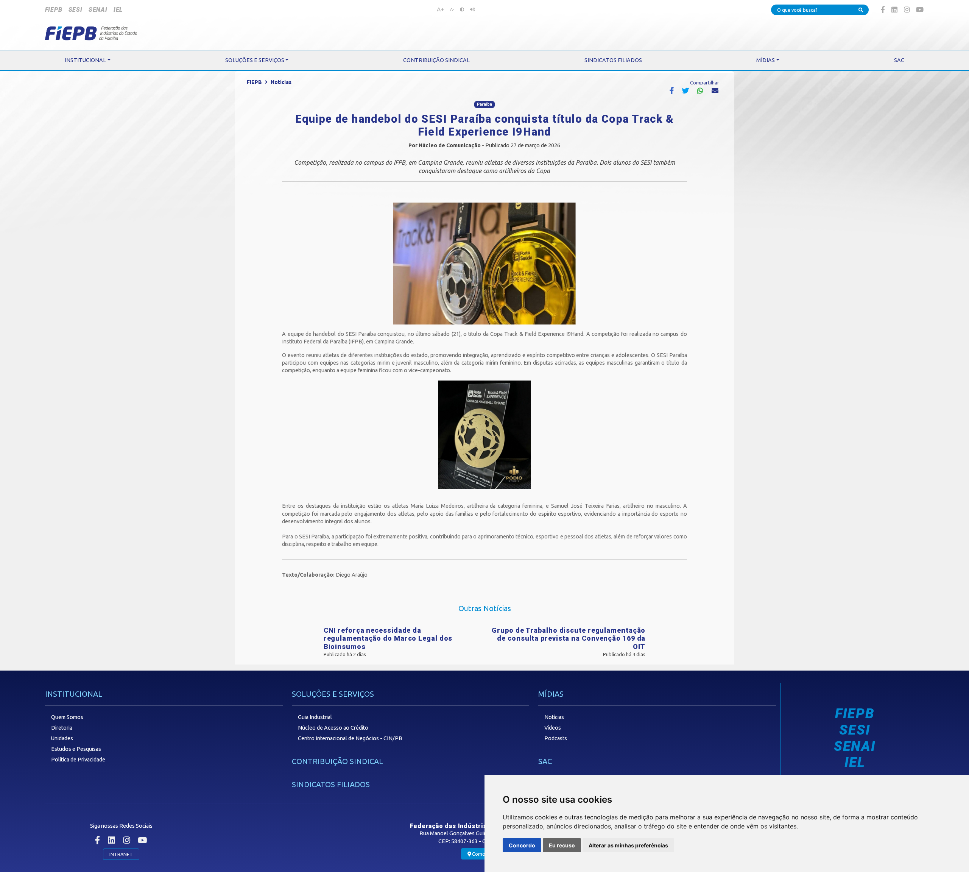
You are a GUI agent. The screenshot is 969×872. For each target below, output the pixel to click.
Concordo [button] (522, 845)
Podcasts (555, 738)
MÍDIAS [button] (765, 60)
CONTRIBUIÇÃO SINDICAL (337, 761)
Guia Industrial (315, 717)
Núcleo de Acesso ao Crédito (333, 728)
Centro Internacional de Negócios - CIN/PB (350, 738)
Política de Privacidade (78, 760)
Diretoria (61, 728)
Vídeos (552, 728)
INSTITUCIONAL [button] (85, 60)
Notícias (281, 82)
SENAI (98, 9)
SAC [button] (899, 60)
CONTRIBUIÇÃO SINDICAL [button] (436, 60)
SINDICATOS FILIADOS (331, 784)
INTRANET (121, 854)
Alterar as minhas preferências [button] (628, 845)
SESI (76, 9)
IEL (118, 9)
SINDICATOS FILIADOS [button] (613, 60)
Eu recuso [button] (562, 845)
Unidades (62, 738)
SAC (545, 761)
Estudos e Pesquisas (76, 749)
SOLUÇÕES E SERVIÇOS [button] (254, 60)
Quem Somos (67, 717)
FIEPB (53, 9)
